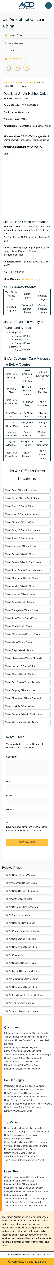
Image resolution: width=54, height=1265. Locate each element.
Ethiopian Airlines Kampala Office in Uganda (26, 1033)
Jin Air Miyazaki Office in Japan (20, 594)
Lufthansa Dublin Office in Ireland (20, 1184)
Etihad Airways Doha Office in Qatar (21, 1065)
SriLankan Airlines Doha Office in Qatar (23, 1188)
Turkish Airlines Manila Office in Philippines (25, 1037)
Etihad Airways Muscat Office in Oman (23, 1051)
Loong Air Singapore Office (17, 1138)
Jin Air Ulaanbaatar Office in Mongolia (23, 658)
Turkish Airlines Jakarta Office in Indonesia (25, 1205)
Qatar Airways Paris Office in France (22, 1093)
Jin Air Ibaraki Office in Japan (19, 538)
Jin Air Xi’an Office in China (18, 642)
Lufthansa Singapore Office (17, 1195)
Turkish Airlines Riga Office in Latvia (22, 1061)
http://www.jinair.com (31, 279)
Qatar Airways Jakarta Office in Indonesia (24, 1177)
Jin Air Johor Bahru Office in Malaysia (23, 570)
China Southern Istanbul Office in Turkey (24, 1128)
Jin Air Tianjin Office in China (19, 506)
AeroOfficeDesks (11, 82)
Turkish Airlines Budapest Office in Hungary (25, 1198)
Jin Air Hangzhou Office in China (22, 947)
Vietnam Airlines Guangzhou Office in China (25, 1146)
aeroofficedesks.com (20, 1254)
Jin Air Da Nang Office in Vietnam (22, 907)
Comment (11, 757)
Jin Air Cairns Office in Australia (21, 939)
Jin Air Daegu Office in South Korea (22, 530)
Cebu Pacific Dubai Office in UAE (20, 1156)
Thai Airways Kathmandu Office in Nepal (24, 1160)
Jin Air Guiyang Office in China (20, 690)
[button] (48, 5)
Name (10, 781)
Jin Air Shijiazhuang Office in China (22, 634)
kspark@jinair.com (17, 58)
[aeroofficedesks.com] (27, 5)
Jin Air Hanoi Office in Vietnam (20, 875)
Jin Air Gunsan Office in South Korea (23, 562)
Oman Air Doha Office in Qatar (19, 1100)
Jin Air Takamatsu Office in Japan (22, 979)
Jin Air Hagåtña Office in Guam (20, 706)
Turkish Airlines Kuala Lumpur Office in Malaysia (28, 1104)
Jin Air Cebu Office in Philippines (21, 490)
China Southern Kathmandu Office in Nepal (25, 1096)
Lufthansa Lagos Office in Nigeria (20, 1047)
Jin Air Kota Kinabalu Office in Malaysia (25, 995)
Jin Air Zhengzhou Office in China (21, 610)
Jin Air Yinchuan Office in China (20, 546)
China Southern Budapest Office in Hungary (25, 1142)
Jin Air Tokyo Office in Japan (19, 650)
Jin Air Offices (29, 82)
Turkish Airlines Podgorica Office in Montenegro (27, 1054)
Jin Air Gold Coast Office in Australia (22, 682)
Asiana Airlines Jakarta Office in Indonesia (25, 1089)
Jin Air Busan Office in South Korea (22, 498)
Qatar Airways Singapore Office (19, 1153)
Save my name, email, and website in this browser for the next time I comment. (26, 829)
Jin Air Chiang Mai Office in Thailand (23, 698)
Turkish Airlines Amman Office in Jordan (23, 1202)
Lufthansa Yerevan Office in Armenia (22, 1069)
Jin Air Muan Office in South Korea (22, 514)
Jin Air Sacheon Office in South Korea (23, 714)
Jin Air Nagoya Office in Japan (20, 923)
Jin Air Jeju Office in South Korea (21, 618)
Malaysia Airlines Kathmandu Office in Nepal (26, 1191)
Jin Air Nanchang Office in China (22, 987)
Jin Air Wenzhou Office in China (21, 883)
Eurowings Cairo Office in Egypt (19, 1149)
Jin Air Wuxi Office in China (18, 626)
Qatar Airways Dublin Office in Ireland (22, 1058)
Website (10, 809)
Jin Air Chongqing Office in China (21, 578)
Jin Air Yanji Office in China (19, 915)
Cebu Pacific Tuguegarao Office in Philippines (26, 1131)
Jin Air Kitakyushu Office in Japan (21, 722)
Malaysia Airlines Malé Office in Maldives (24, 1086)
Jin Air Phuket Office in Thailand (20, 674)
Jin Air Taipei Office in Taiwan (19, 602)
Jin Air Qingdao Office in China (20, 522)
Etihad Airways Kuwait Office (18, 1111)
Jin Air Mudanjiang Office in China (22, 931)
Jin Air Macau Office (15, 955)
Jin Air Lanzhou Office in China (20, 666)
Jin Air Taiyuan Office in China (19, 554)
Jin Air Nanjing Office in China (19, 586)
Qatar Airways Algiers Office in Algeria (22, 1135)
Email (9, 795)
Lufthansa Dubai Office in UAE (19, 1181)
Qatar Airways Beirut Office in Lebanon (23, 1107)
